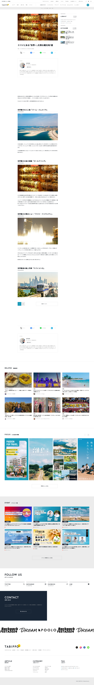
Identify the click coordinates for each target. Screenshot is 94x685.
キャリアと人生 (63, 4)
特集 (26, 4)
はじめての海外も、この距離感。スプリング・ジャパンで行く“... (70, 32)
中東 (34, 388)
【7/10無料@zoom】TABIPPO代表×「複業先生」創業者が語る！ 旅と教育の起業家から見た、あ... (46, 524)
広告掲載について (73, 1)
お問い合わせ (81, 1)
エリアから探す (68, 30)
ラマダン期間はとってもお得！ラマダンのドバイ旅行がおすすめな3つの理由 (75, 416)
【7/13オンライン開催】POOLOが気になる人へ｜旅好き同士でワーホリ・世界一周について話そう (75, 524)
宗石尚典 (13, 393)
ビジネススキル (50, 4)
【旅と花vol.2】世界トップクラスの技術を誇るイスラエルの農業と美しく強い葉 (18, 416)
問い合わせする (23, 611)
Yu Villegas (43, 393)
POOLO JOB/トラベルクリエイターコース (68, 19)
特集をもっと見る (44, 486)
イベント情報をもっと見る (47, 557)
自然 (46, 672)
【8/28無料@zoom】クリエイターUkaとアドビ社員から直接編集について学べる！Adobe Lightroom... (18, 524)
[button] (88, 435)
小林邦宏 (13, 418)
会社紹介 (52, 1)
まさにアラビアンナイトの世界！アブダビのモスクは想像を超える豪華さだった (46, 391)
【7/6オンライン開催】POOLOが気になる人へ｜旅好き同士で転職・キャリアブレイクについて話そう (18, 547)
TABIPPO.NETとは (45, 1)
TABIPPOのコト (63, 21)
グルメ (46, 670)
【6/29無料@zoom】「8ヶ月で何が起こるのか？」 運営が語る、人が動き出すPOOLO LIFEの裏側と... (75, 547)
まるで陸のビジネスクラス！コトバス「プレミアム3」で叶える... (70, 43)
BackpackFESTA (70, 4)
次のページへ (44, 303)
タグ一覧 (74, 16)
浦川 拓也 (70, 418)
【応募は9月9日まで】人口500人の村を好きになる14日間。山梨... (70, 37)
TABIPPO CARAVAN (9, 388)
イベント (30, 4)
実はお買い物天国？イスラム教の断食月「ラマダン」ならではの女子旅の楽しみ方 (46, 416)
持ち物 (46, 667)
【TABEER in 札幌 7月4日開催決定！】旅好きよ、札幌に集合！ (45, 546)
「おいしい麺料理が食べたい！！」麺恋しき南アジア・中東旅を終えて (18, 391)
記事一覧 (22, 4)
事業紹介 (57, 1)
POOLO (62, 1)
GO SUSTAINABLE (36, 666)
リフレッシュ (35, 672)
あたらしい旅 (70, 21)
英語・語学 (47, 669)
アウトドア (57, 4)
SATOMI (28, 63)
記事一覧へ (29, 67)
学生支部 (66, 1)
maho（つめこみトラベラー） (45, 418)
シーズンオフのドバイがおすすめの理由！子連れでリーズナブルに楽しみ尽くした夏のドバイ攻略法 (75, 391)
